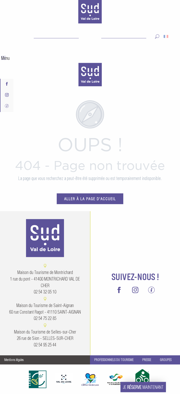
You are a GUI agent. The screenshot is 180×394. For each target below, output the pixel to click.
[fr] (166, 36)
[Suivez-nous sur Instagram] (6, 95)
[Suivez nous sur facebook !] (6, 84)
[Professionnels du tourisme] (6, 106)
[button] (157, 36)
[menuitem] (90, 75)
